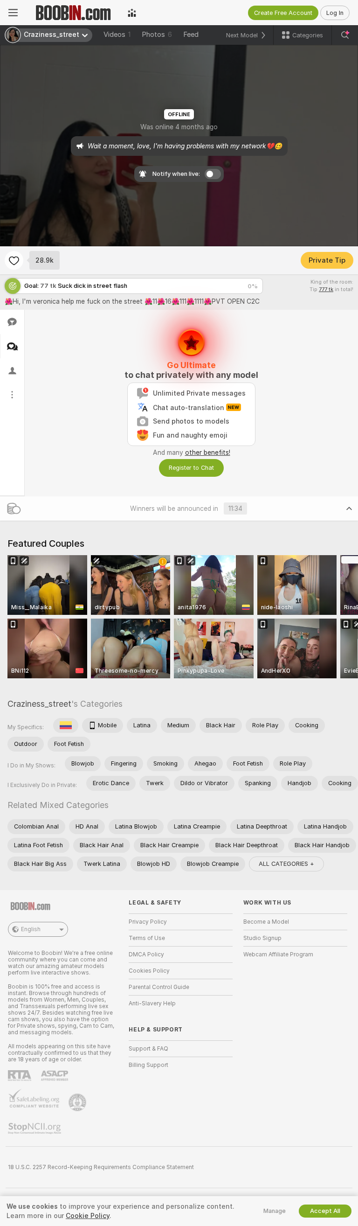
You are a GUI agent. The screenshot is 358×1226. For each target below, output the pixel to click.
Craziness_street (39, 704)
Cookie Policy (88, 1215)
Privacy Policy (148, 922)
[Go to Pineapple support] (78, 1102)
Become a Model (266, 922)
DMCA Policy (146, 954)
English (31, 929)
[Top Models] (132, 12)
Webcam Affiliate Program (278, 954)
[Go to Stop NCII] (35, 1128)
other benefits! (207, 452)
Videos (117, 34)
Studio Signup (262, 938)
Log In (335, 12)
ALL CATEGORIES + (286, 863)
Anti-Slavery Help (152, 1003)
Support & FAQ (148, 1048)
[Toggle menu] (13, 12)
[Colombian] (65, 725)
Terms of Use (147, 938)
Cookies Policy (149, 971)
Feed (191, 34)
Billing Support (148, 1065)
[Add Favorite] (14, 260)
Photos (157, 34)
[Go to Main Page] (72, 12)
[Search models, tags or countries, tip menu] (345, 35)
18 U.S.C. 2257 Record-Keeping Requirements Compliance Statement (101, 1167)
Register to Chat (191, 467)
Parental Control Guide (159, 987)
